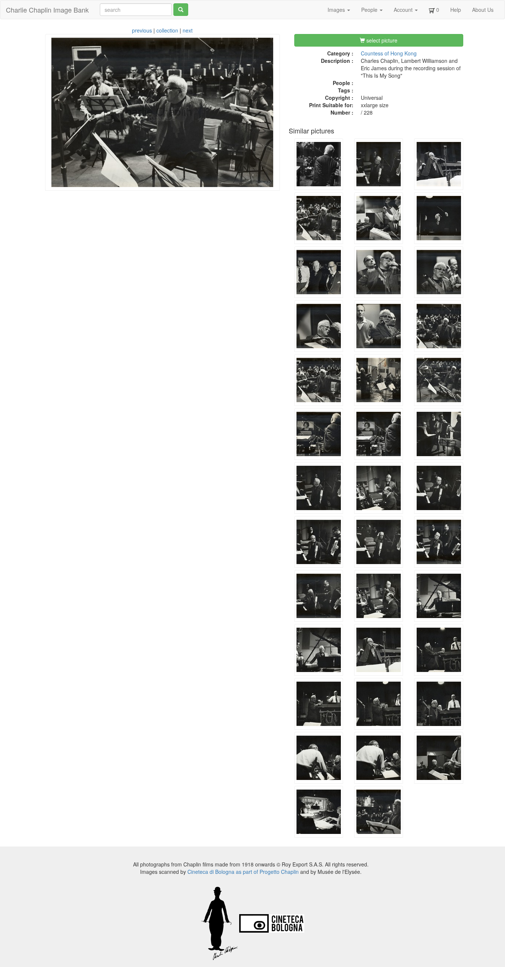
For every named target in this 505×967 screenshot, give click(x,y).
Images (337, 9)
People (370, 9)
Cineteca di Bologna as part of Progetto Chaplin (243, 871)
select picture (381, 40)
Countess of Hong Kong (389, 53)
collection (167, 30)
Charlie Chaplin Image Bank (47, 9)
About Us (483, 9)
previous (142, 30)
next (188, 30)
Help (455, 9)
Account (404, 9)
